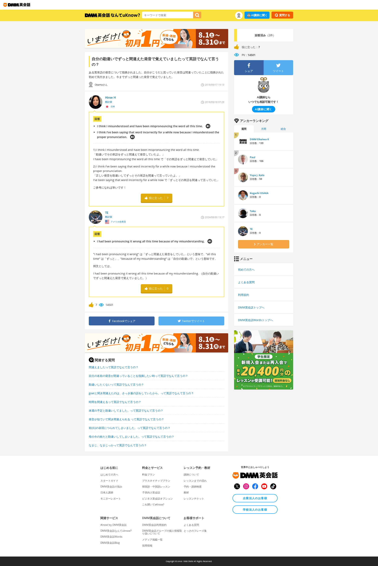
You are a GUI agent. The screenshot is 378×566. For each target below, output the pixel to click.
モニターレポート (110, 498)
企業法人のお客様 (255, 498)
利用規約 (243, 295)
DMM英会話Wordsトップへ (255, 320)
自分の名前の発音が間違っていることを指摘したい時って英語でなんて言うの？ (138, 376)
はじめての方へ (109, 474)
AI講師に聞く (259, 15)
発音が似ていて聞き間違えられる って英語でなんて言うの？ (126, 419)
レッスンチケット (194, 498)
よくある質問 (246, 282)
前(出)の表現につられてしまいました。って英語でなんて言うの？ (129, 428)
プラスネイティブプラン (156, 480)
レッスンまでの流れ (195, 480)
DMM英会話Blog (110, 543)
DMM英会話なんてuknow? (116, 530)
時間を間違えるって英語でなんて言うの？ (115, 402)
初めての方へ (246, 269)
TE (251, 229)
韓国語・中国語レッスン (156, 486)
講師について (191, 474)
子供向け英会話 (151, 492)
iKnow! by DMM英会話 (113, 525)
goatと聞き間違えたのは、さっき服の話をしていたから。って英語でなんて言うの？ (141, 393)
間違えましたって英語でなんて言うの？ (113, 367)
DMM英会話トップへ (251, 307)
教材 (186, 492)
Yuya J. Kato (257, 175)
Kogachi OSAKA (259, 193)
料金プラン (148, 474)
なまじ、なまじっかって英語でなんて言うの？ (118, 445)
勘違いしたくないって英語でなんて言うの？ (116, 384)
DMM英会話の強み (111, 486)
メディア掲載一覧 (152, 539)
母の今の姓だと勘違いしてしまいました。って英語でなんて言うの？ (131, 436)
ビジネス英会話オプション (157, 498)
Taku (253, 211)
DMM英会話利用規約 (154, 525)
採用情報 (147, 545)
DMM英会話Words (111, 536)
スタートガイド (109, 480)
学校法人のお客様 (255, 509)
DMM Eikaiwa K (259, 139)
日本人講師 (106, 492)
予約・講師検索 (193, 486)
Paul (252, 157)
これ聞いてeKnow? (153, 504)
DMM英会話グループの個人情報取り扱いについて (162, 532)
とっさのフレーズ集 (195, 530)
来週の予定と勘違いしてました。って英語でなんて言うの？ (126, 410)
